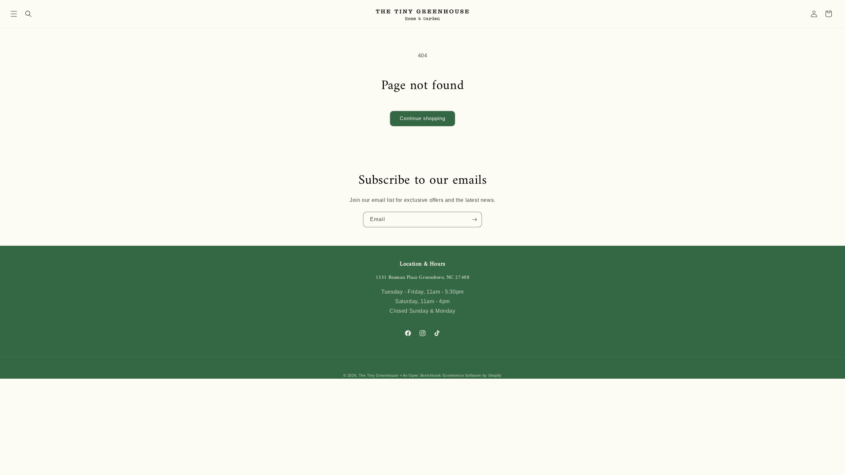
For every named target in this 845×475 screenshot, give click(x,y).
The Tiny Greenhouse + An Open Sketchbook (400, 375)
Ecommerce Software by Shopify (472, 375)
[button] (14, 14)
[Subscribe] (474, 219)
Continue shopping (422, 118)
